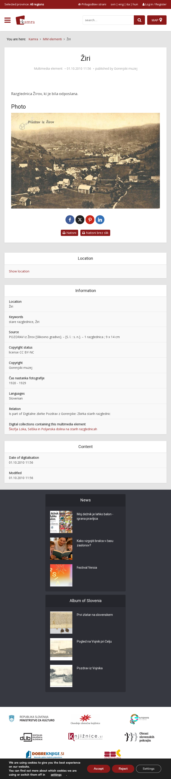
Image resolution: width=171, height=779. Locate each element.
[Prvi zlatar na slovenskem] (61, 622)
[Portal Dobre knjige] (45, 755)
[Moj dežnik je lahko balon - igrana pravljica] (61, 522)
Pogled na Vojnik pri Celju (94, 641)
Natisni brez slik (96, 233)
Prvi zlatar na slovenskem (95, 615)
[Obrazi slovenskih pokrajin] (139, 737)
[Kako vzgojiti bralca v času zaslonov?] (61, 549)
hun (135, 4)
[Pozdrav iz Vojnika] (61, 676)
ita (128, 4)
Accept (99, 769)
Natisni (70, 233)
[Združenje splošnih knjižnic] (112, 755)
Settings (149, 769)
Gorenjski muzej (125, 69)
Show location (19, 271)
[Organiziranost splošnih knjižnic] (85, 719)
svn (113, 4)
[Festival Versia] (61, 575)
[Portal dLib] (31, 737)
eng (121, 4)
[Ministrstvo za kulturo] (31, 719)
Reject (123, 769)
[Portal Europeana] (139, 719)
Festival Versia (87, 567)
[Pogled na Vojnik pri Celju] (61, 649)
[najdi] (139, 20)
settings (56, 775)
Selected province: (24, 4)
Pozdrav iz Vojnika (90, 668)
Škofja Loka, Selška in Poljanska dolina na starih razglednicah (53, 429)
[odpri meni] (7, 20)
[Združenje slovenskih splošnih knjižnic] (85, 737)
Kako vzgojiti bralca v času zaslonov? (95, 543)
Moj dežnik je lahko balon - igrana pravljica (95, 516)
